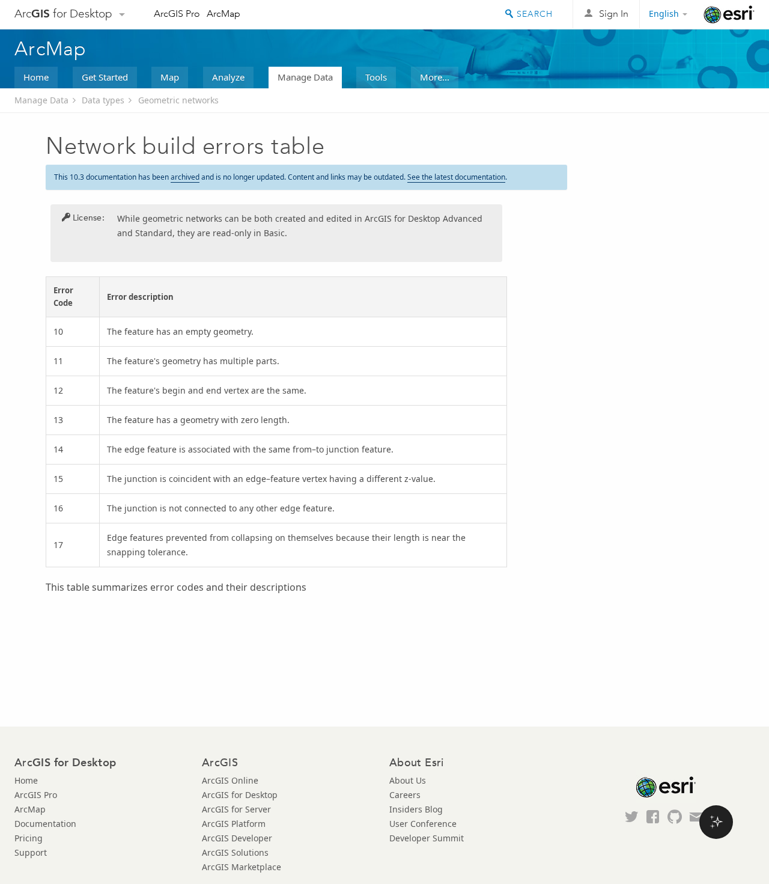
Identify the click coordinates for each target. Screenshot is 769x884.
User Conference (423, 823)
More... (434, 77)
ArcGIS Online (230, 780)
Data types (103, 100)
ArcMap (223, 13)
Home (36, 77)
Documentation (45, 823)
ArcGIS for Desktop (240, 794)
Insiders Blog (416, 809)
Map (169, 77)
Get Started (105, 77)
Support (30, 852)
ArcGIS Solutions (235, 852)
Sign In (613, 13)
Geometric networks (178, 100)
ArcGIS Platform (234, 823)
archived (185, 177)
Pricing (28, 838)
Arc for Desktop (63, 13)
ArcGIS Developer (237, 838)
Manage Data (305, 77)
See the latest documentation (456, 177)
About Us (407, 780)
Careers (405, 794)
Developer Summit (426, 838)
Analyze (228, 77)
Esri (729, 14)
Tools (376, 77)
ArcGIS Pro (177, 13)
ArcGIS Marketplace (241, 867)
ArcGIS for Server (236, 809)
